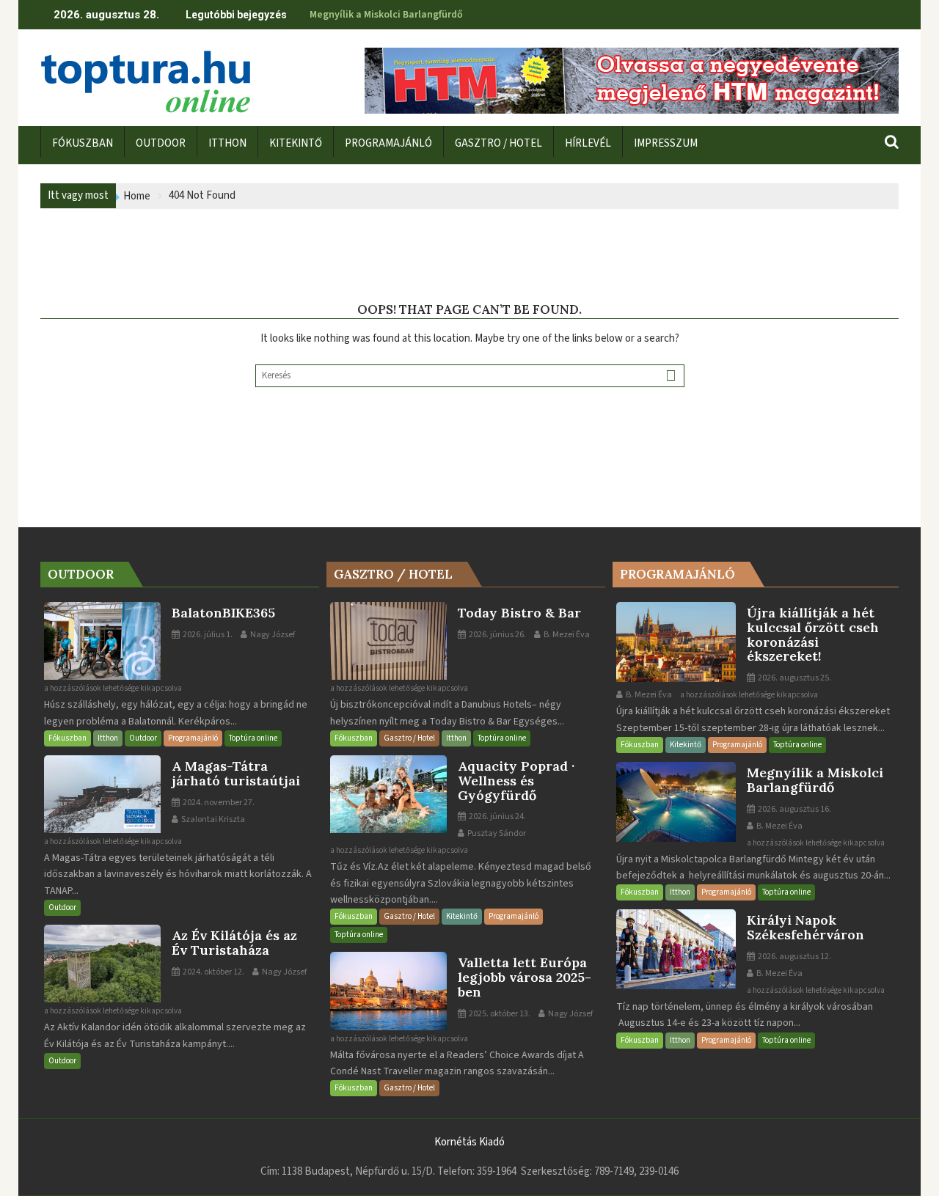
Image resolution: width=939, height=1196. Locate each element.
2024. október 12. (212, 972)
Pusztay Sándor (496, 833)
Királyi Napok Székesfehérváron (383, 14)
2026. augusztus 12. (793, 956)
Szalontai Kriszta (212, 819)
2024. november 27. (218, 802)
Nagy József (272, 634)
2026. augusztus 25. (793, 678)
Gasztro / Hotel (409, 738)
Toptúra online (253, 738)
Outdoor (143, 738)
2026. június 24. (496, 816)
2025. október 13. (498, 1014)
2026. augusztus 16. (793, 809)
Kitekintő (462, 916)
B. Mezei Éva (566, 634)
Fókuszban (67, 738)
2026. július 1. (207, 634)
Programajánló (193, 738)
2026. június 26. (496, 634)
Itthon (108, 738)
